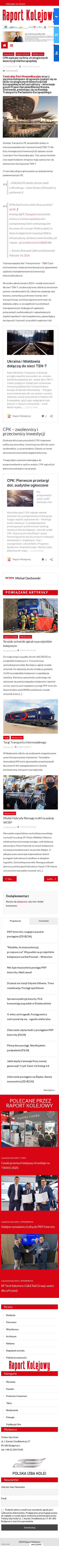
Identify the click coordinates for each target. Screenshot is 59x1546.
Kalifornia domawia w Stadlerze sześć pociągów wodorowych (52, 879)
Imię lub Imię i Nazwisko (13, 1487)
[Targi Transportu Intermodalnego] (30, 716)
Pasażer (10, 1388)
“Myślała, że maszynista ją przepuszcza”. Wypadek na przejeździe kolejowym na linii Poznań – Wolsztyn (30, 952)
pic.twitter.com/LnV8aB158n (35, 242)
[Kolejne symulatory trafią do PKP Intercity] (29, 1194)
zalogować (22, 901)
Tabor (9, 1403)
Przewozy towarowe (16, 1396)
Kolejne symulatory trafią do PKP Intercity (28, 1226)
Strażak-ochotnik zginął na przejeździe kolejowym (27, 644)
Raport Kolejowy (24, 747)
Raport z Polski (23, 54)
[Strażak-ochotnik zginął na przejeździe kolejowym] (30, 615)
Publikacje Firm (13, 1424)
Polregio (10, 1417)
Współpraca (12, 1329)
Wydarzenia (38, 54)
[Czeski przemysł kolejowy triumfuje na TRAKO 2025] (29, 1130)
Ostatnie (44, 920)
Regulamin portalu (15, 1350)
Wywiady (10, 1381)
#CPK (12, 209)
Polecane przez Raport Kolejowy (29, 1103)
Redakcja (10, 1315)
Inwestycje (8, 54)
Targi (6, 737)
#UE (46, 233)
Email (3, 1498)
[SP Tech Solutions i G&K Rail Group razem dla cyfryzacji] (29, 1253)
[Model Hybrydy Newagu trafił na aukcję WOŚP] (30, 792)
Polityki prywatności (16, 1357)
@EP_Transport (27, 214)
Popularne (15, 920)
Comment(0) (12, 70)
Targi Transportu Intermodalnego (24, 742)
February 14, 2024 (19, 255)
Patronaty (11, 1322)
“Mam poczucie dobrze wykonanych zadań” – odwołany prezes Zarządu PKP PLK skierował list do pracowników (12, 879)
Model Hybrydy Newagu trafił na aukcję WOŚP (28, 820)
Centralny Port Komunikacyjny (22, 76)
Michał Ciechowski (30, 66)
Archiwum (11, 1336)
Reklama (10, 1343)
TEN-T (45, 263)
